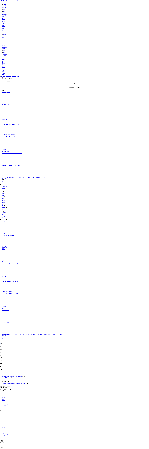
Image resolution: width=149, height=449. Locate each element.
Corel (2, 191)
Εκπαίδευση (8, 92)
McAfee (3, 25)
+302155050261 (2, 409)
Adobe (2, 57)
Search (2, 77)
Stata (2, 30)
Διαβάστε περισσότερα (4, 247)
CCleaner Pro (3, 19)
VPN (2, 32)
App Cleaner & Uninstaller (5, 15)
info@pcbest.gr (1, 410)
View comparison (2, 448)
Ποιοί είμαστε (3, 45)
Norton (2, 69)
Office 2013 (4, 8)
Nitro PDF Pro (3, 26)
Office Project (5, 12)
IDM (2, 22)
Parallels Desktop (4, 27)
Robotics (3, 37)
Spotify (2, 66)
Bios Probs (4, 4)
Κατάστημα (3, 36)
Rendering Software (4, 29)
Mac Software (3, 24)
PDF (2, 204)
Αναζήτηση (10, 78)
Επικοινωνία (3, 38)
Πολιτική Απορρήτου (4, 403)
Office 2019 (4, 52)
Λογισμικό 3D (3, 217)
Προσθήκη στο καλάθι (4, 149)
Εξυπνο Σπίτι (3, 216)
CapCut (2, 18)
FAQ (2, 429)
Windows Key (3, 13)
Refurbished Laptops (4, 5)
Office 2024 (4, 11)
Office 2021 (4, 10)
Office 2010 (4, 50)
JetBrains (3, 23)
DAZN (2, 20)
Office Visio (4, 55)
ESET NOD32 (3, 21)
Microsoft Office (4, 7)
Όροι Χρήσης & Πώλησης (5, 433)
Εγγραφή (9, 386)
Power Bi (3, 28)
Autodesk (3, 16)
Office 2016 (4, 9)
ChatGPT (3, 62)
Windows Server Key (4, 14)
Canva (2, 17)
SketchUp (3, 210)
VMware (3, 31)
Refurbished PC (3, 48)
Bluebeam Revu (4, 59)
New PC (3, 196)
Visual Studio (3, 73)
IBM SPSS (3, 64)
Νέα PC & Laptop (4, 6)
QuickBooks (3, 71)
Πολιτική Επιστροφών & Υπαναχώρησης (7, 404)
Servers (2, 209)
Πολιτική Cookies (4, 405)
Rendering (3, 151)
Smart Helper (5, 2)
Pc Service (4, 3)
